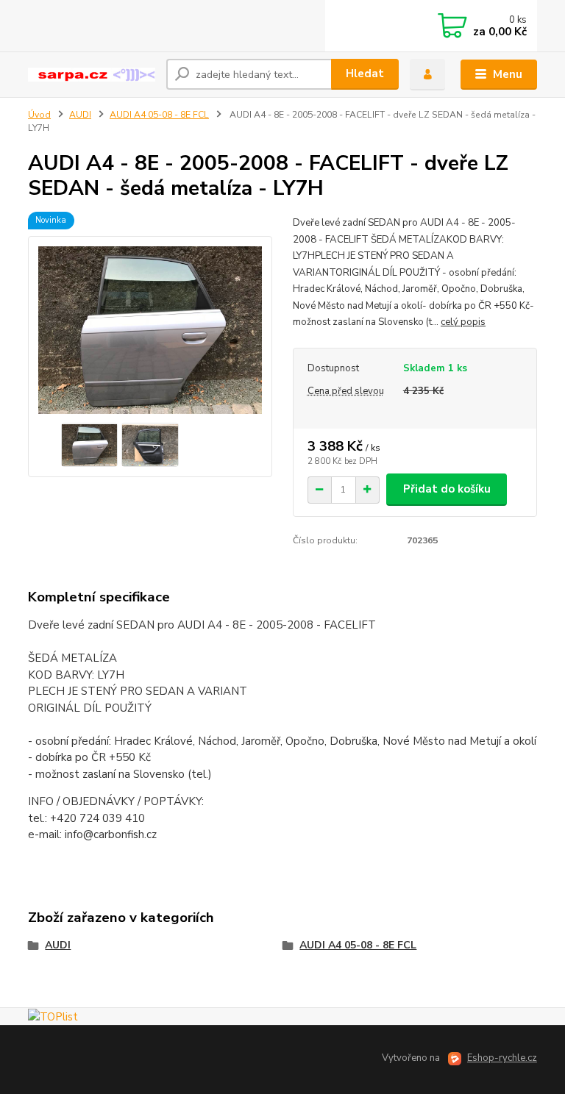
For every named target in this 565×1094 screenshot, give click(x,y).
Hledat (365, 73)
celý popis (463, 322)
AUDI (80, 115)
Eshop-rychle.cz (502, 1058)
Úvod (39, 115)
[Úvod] (91, 74)
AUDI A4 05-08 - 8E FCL (159, 115)
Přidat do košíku (447, 489)
